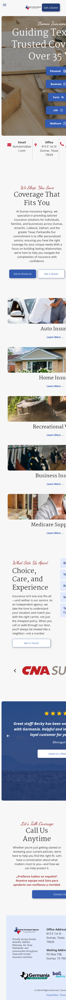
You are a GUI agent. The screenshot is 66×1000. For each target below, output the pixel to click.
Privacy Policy (52, 994)
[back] (14, 670)
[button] (8, 735)
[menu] (5, 5)
